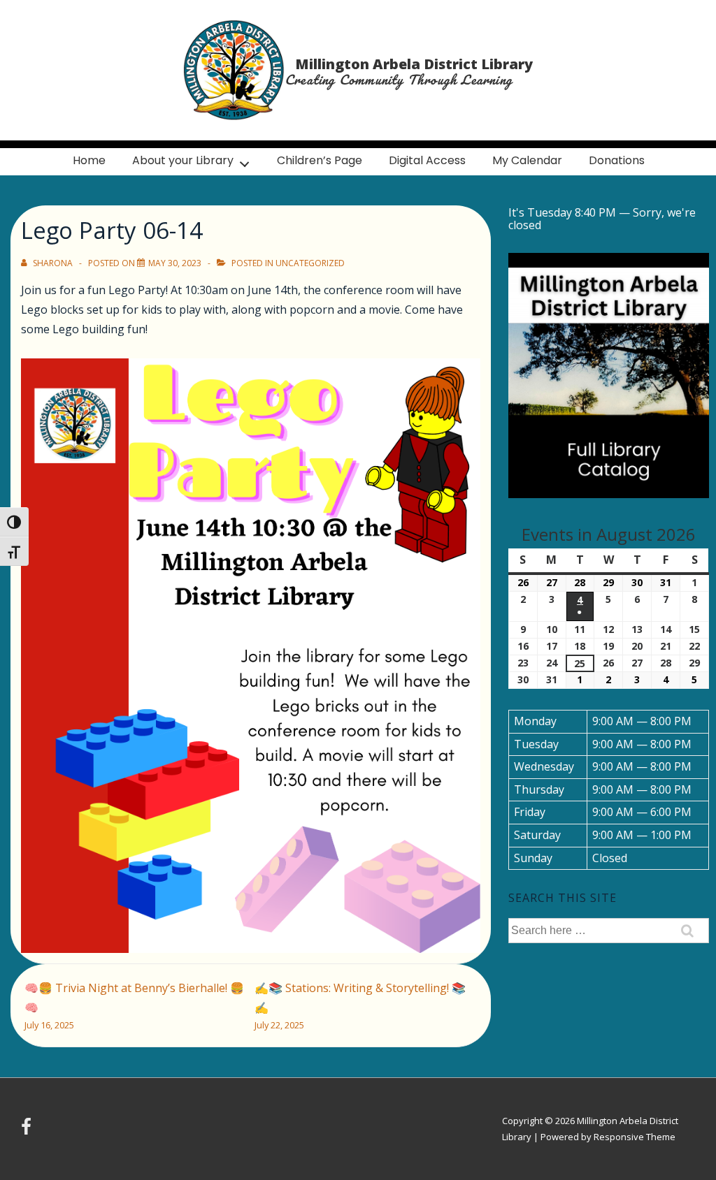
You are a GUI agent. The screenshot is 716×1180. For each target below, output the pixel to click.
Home (89, 160)
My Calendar (527, 160)
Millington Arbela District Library (414, 63)
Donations (617, 160)
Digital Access (427, 160)
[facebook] (28, 1131)
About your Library (183, 160)
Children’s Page (319, 160)
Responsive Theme (634, 1136)
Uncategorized (310, 263)
